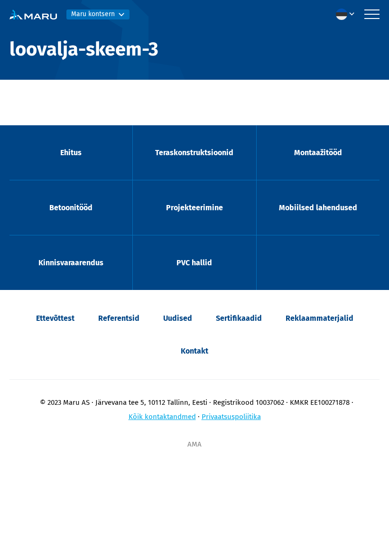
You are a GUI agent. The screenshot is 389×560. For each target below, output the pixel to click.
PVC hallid (194, 262)
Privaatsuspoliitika (231, 416)
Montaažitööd (318, 152)
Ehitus (71, 152)
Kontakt (194, 350)
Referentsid (118, 318)
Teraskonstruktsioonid (194, 152)
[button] (348, 14)
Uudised (177, 318)
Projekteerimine (194, 207)
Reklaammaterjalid (319, 318)
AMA (194, 444)
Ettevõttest (55, 318)
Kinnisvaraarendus (70, 262)
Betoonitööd (71, 207)
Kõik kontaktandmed (162, 416)
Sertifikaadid (239, 318)
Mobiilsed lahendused (318, 207)
